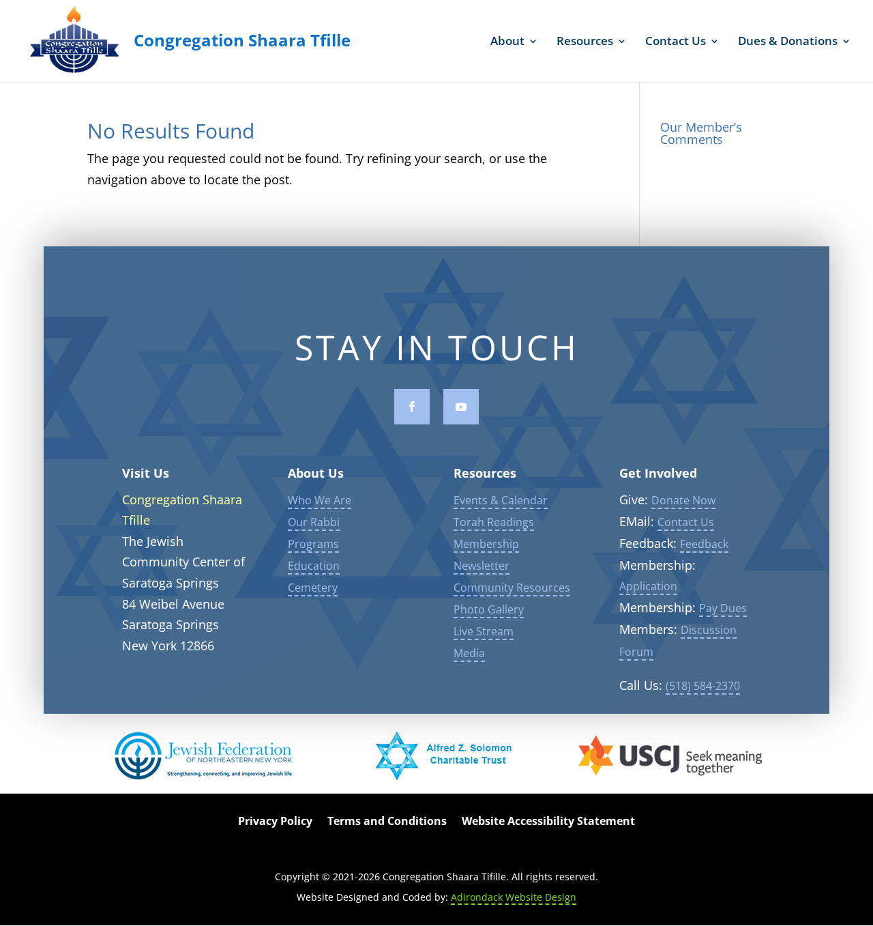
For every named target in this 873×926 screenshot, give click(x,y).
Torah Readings (494, 522)
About (507, 42)
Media (469, 653)
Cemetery (313, 587)
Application (648, 586)
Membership (486, 543)
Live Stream (484, 631)
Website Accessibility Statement (548, 822)
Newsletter (481, 565)
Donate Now (683, 500)
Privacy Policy (275, 822)
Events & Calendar (501, 500)
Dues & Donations (788, 42)
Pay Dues (723, 608)
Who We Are (319, 500)
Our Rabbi (314, 522)
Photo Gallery (489, 609)
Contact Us (675, 42)
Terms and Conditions (387, 822)
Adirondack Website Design (513, 897)
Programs (313, 543)
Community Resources (512, 587)
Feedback (704, 543)
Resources (585, 42)
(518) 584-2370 (703, 685)
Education (314, 565)
